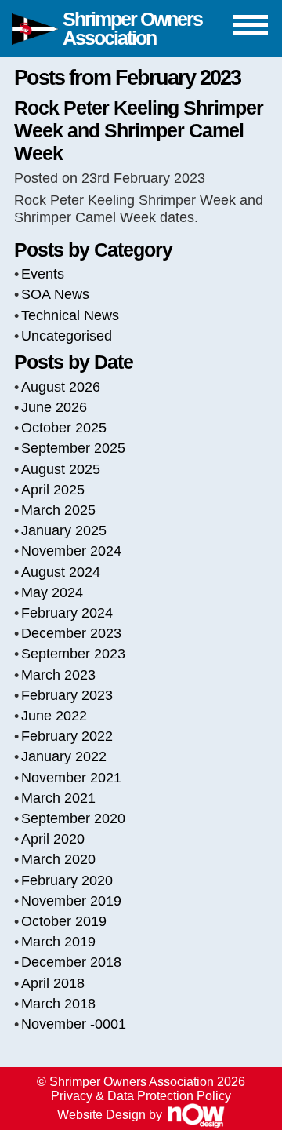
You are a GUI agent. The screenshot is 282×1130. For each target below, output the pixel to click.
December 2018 (71, 962)
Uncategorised (66, 336)
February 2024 (67, 613)
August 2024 (60, 572)
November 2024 (71, 551)
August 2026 (60, 387)
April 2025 (53, 490)
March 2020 (58, 859)
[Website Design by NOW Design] (195, 1114)
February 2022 (67, 736)
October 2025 (64, 428)
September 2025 (73, 448)
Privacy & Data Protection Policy (141, 1096)
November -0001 (73, 1024)
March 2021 (58, 798)
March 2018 (58, 1004)
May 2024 (52, 592)
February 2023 (67, 695)
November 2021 (71, 778)
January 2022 (64, 756)
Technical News (70, 315)
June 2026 (54, 407)
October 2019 (64, 921)
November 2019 (71, 901)
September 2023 (73, 654)
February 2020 (67, 880)
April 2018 (53, 983)
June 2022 (54, 716)
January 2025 (64, 530)
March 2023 (58, 675)
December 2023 (71, 633)
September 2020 (73, 818)
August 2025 (60, 469)
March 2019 (58, 942)
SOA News (55, 294)
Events (42, 274)
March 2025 (58, 510)
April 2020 (53, 839)
